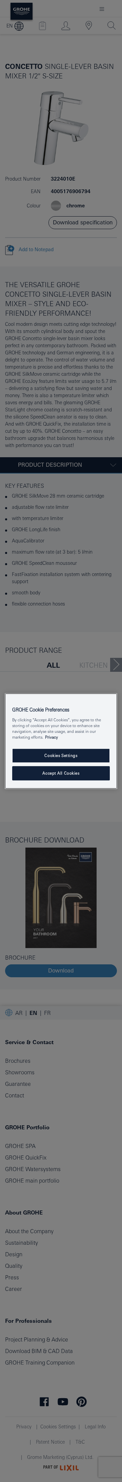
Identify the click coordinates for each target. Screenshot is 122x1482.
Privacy (51, 737)
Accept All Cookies (60, 773)
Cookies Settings (60, 755)
